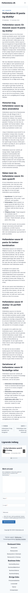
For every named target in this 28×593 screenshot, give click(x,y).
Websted (5, 512)
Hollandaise (6, 20)
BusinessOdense (14, 570)
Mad (3, 10)
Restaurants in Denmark (14, 554)
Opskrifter (8, 10)
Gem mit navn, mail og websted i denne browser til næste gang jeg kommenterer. (14, 517)
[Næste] (24, 451)
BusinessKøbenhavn (14, 567)
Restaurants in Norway (14, 557)
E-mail (5, 505)
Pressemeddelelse (14, 580)
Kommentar (6, 475)
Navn (5, 498)
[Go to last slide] (4, 451)
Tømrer (14, 587)
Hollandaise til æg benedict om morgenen (7, 429)
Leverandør (14, 583)
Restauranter (14, 551)
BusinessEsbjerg (14, 573)
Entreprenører (14, 590)
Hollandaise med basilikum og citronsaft (21, 429)
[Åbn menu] (25, 3)
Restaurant (14, 547)
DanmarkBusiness (14, 564)
